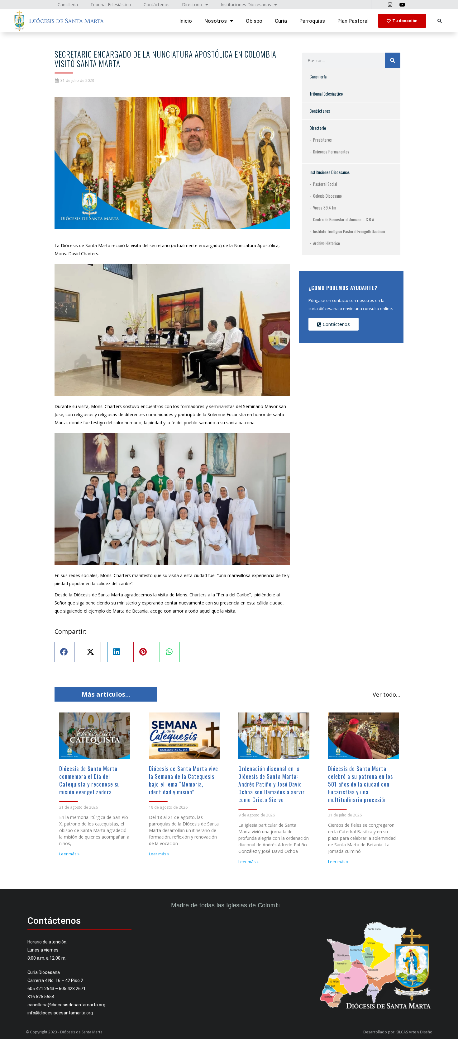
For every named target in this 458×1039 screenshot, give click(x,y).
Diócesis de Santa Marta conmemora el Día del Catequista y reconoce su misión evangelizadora (89, 780)
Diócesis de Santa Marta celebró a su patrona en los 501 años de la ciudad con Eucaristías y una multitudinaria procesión (360, 784)
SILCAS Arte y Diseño (414, 1032)
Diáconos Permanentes (331, 151)
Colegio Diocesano (327, 196)
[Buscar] (392, 60)
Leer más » (69, 854)
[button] (439, 21)
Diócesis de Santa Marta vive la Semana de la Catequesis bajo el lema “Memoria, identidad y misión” (183, 780)
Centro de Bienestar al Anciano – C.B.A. (344, 219)
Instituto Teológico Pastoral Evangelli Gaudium (349, 231)
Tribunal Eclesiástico (326, 93)
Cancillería (318, 76)
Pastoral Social (325, 184)
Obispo (254, 21)
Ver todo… (386, 694)
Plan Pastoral (353, 21)
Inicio (185, 21)
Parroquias (312, 21)
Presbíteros (322, 140)
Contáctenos (319, 110)
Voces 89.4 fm (324, 208)
